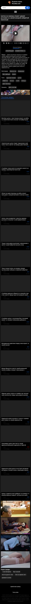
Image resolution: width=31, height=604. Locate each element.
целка (19, 77)
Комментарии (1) (20, 51)
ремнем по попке (6, 577)
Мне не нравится (11, 48)
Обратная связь (15, 586)
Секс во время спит (20, 574)
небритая (5, 80)
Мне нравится (9, 48)
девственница (6, 83)
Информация (10, 51)
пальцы (24, 80)
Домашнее (21, 71)
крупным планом (11, 77)
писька (12, 80)
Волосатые (13, 71)
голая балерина (7, 571)
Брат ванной (16, 571)
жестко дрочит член (7, 574)
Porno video (15, 592)
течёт (17, 80)
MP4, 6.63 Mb (12, 87)
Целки (14, 74)
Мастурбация (6, 74)
